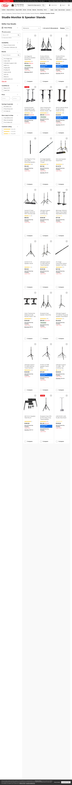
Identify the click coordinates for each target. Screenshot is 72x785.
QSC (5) (6, 74)
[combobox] (31, 28)
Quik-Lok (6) (7, 72)
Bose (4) (6, 76)
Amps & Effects (11, 9)
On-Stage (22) (8, 58)
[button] (17, 5)
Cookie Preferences (30, 783)
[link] (30, 57)
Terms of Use (22, 783)
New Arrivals (61, 10)
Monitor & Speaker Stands (47, 13)
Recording (40, 9)
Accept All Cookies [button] (66, 782)
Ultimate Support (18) (10, 63)
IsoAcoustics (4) (8, 79)
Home (3, 13)
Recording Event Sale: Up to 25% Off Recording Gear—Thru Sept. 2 (30, 1)
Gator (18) (7, 61)
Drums (24, 9)
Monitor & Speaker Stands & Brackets (30, 13)
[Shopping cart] (69, 5)
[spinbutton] (5, 98)
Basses (34, 9)
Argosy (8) (7, 67)
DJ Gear (29, 9)
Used (56, 10)
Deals (52, 10)
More (45, 9)
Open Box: (42, 73)
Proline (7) (7, 70)
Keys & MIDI (19, 9)
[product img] (30, 44)
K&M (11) (6, 65)
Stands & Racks (16, 13)
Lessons (68, 10)
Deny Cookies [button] (57, 782)
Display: (62, 28)
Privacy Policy (38, 780)
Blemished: (27, 72)
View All (4, 81)
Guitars (4, 9)
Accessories (9, 13)
